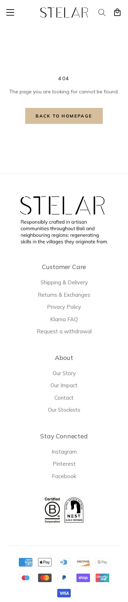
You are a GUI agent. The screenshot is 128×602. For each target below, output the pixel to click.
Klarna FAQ (64, 319)
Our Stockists (64, 409)
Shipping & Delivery (64, 282)
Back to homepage (64, 116)
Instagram (64, 451)
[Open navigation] (10, 12)
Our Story (64, 373)
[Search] (102, 12)
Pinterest (64, 463)
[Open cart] (117, 12)
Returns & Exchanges (64, 294)
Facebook (64, 476)
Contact (64, 397)
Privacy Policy (64, 306)
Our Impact (64, 385)
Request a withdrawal (64, 331)
